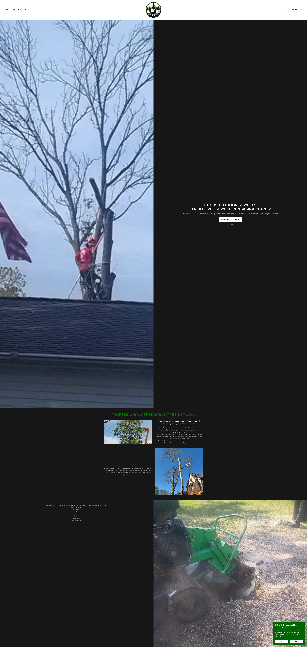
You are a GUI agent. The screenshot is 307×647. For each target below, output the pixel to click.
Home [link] (6, 10)
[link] (153, 9)
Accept (296, 641)
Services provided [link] (295, 10)
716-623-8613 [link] (230, 224)
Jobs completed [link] (18, 10)
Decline (281, 641)
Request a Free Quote (230, 219)
